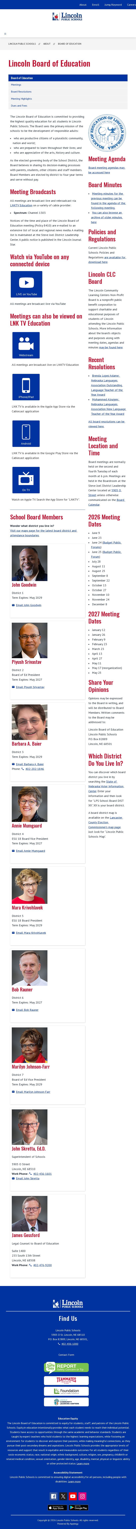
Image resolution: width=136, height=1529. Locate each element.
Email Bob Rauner (27, 1010)
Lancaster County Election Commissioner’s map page (105, 822)
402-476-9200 (42, 1265)
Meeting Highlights (21, 98)
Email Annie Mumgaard (30, 851)
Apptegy (74, 1523)
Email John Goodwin (28, 605)
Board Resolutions (21, 91)
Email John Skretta (27, 1178)
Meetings (16, 84)
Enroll (95, 4)
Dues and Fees (19, 105)
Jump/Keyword (113, 4)
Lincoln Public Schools (22, 43)
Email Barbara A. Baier (30, 764)
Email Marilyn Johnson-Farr (33, 1092)
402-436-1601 (42, 1174)
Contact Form (66, 1354)
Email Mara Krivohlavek (31, 933)
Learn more (83, 1463)
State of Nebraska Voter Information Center (106, 786)
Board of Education (69, 43)
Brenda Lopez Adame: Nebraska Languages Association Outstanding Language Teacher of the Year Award (107, 385)
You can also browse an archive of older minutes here (107, 217)
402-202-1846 (34, 769)
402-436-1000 (69, 1343)
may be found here (111, 347)
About (83, 4)
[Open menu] (5, 34)
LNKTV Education (21, 205)
